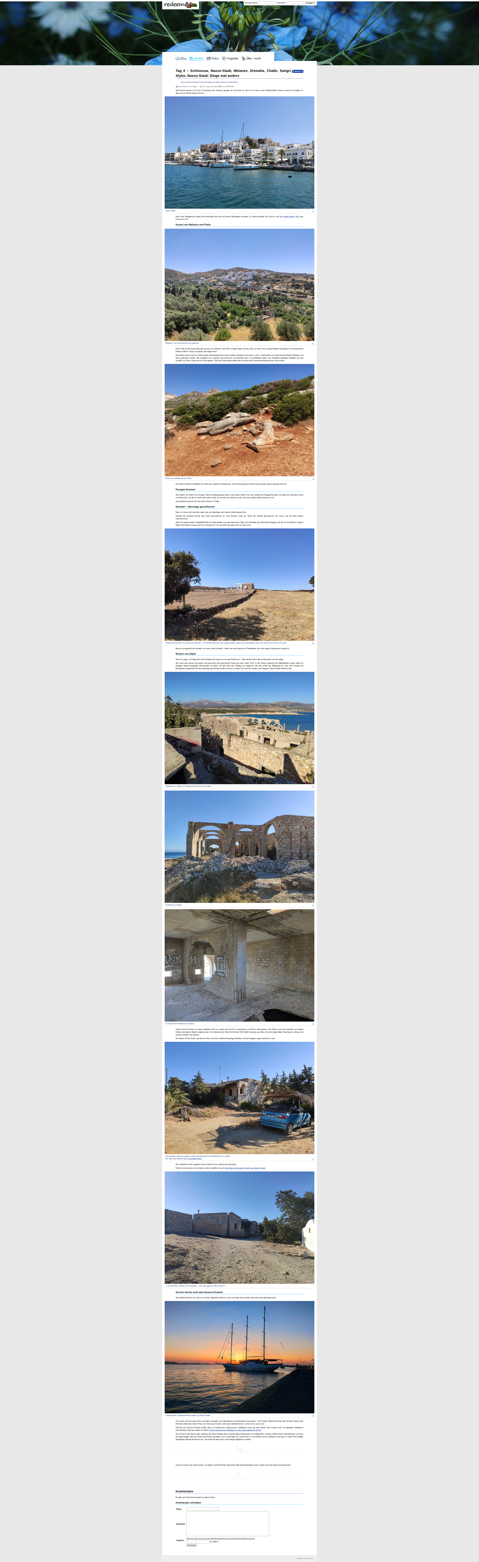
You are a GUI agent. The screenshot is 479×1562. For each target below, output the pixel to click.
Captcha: (180, 1540)
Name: (179, 1509)
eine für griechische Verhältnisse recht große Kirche (235, 1430)
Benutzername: (251, 3)
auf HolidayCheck (195, 1159)
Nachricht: (181, 1524)
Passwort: (281, 3)
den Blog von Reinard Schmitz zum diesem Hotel (245, 1168)
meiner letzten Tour (291, 216)
